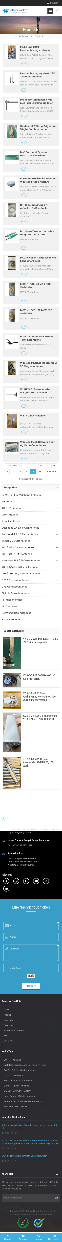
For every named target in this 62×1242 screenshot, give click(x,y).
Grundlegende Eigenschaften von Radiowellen (24, 1156)
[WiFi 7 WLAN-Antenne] (12, 421)
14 (48, 465)
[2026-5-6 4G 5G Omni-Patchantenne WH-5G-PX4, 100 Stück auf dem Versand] (12, 700)
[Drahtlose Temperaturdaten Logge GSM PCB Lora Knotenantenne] (12, 236)
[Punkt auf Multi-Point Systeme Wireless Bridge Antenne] (12, 184)
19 (26, 471)
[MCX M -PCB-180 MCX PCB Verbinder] (12, 315)
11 (28, 465)
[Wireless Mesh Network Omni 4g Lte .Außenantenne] (12, 447)
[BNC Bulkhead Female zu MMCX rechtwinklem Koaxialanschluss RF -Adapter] (12, 157)
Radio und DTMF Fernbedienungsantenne (35, 49)
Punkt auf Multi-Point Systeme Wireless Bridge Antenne (38, 180)
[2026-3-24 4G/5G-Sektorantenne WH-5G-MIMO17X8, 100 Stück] (12, 732)
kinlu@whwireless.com (26, 861)
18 (20, 471)
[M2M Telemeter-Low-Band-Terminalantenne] (12, 342)
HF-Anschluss (9, 606)
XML (6, 1035)
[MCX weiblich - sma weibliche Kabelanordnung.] (12, 263)
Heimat (24, 36)
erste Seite (12, 465)
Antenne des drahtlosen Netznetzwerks (23, 1101)
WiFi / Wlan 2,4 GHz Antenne (18, 547)
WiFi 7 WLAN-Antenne (33, 416)
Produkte (8, 1015)
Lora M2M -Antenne (13, 1075)
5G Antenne (9, 502)
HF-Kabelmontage (12, 600)
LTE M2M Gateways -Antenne (18, 1091)
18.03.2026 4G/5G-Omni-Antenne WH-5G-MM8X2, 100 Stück (37, 762)
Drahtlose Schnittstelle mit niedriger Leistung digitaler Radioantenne (36, 101)
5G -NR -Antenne (12, 1060)
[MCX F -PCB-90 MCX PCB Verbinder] (12, 289)
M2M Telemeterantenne (15, 1106)
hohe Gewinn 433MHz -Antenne (19, 1096)
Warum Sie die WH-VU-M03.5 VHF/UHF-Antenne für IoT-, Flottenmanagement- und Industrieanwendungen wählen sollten (30, 1142)
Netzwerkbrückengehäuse (16, 613)
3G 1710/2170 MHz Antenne (17, 554)
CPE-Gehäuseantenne (14, 587)
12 (35, 465)
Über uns (8, 1025)
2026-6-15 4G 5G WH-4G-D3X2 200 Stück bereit (38, 677)
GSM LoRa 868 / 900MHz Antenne (21, 560)
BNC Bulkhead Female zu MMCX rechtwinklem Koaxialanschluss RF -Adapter (38, 154)
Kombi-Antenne (11, 521)
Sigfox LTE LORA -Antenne (16, 1085)
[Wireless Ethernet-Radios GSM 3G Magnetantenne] (12, 368)
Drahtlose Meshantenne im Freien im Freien (25, 1065)
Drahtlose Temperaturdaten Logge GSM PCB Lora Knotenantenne (37, 233)
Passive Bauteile (11, 619)
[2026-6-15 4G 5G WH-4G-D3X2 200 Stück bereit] (12, 680)
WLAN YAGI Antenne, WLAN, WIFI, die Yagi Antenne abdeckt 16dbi (36, 391)
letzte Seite (51, 471)
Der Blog (8, 1040)
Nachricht (8, 1020)
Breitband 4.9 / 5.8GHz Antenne (20, 534)
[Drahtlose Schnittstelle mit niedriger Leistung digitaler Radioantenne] (12, 105)
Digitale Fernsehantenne (16, 593)
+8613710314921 (27, 865)
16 (7, 471)
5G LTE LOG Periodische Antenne (20, 1070)
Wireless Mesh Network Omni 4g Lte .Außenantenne (37, 444)
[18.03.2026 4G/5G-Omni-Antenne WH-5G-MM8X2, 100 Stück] (12, 773)
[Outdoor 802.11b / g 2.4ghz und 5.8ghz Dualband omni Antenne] (12, 131)
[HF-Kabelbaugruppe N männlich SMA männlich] (12, 210)
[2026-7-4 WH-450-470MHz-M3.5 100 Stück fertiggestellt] (12, 653)
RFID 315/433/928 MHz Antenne (20, 567)
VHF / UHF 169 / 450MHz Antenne (21, 574)
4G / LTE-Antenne (12, 508)
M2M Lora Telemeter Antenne (18, 1080)
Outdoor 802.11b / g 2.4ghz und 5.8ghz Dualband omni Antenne (38, 128)
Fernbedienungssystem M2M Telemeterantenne (37, 75)
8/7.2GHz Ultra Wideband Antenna (21, 495)
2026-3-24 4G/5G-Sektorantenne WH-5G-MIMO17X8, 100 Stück (39, 717)
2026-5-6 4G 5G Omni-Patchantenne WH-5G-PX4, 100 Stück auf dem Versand (39, 696)
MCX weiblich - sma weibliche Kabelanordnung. (38, 259)
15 (54, 465)
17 (13, 471)
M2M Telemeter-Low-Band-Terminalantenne (36, 338)
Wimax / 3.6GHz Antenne (16, 541)
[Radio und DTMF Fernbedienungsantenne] (12, 52)
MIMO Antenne (10, 515)
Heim (6, 1010)
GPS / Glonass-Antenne (15, 580)
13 (41, 465)
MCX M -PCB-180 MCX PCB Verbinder (36, 312)
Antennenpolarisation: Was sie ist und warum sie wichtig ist (30, 1127)
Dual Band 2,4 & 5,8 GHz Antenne (20, 528)
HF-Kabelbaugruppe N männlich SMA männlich (34, 206)
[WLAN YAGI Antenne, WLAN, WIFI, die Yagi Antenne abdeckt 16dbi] (12, 394)
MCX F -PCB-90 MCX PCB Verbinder (35, 286)
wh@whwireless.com (25, 858)
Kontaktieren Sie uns (14, 1030)
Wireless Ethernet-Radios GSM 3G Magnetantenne (38, 364)
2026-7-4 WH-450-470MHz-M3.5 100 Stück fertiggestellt (40, 641)
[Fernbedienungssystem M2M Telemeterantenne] (12, 78)
